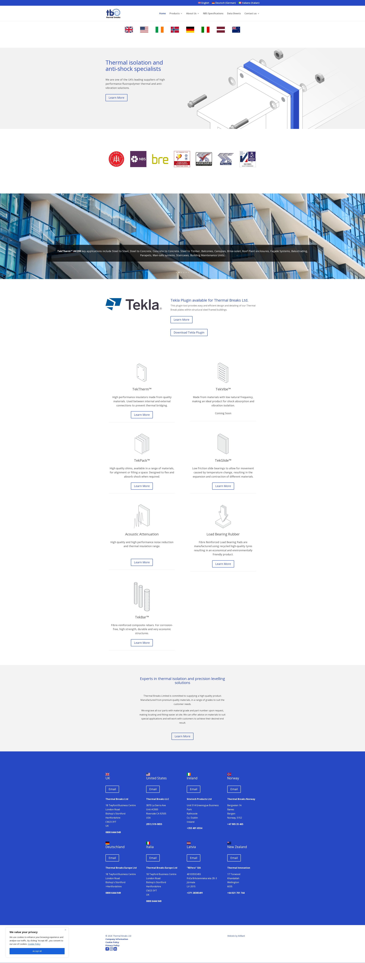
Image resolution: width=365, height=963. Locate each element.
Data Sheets (234, 13)
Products (175, 13)
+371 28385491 (195, 892)
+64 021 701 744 (236, 892)
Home (162, 13)
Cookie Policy (34, 944)
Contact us (251, 13)
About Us (191, 13)
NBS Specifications (213, 13)
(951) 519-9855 (154, 824)
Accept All (37, 951)
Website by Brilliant (236, 935)
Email (112, 789)
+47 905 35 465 (235, 824)
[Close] (65, 929)
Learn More (116, 98)
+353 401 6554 (194, 828)
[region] (37, 942)
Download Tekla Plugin (189, 332)
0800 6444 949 (113, 832)
